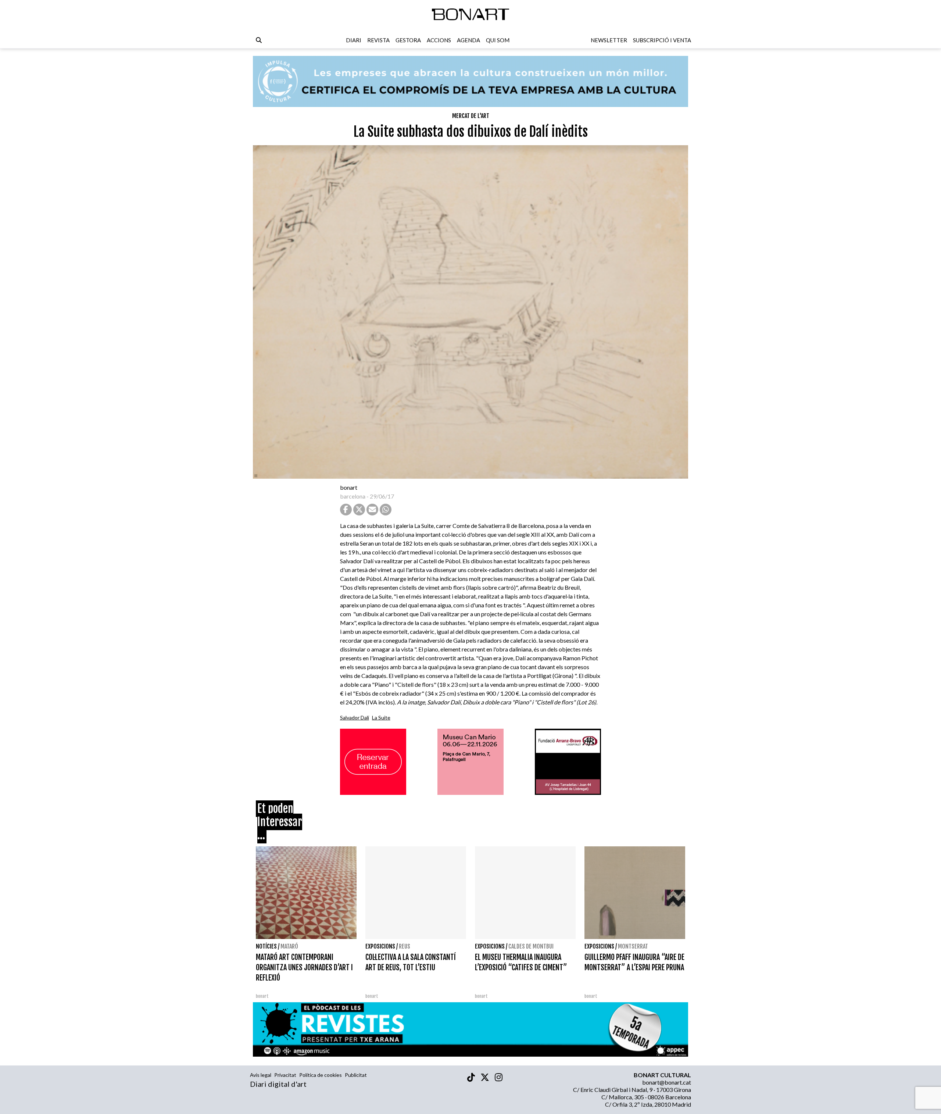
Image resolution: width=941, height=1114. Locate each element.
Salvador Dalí (354, 717)
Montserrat (633, 946)
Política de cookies (320, 1075)
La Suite (381, 717)
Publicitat (356, 1075)
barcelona (352, 496)
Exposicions (380, 946)
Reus (404, 946)
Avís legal (260, 1075)
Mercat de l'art (470, 115)
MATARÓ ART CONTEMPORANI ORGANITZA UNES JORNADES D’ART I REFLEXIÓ (304, 967)
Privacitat (285, 1075)
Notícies (266, 946)
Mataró (289, 946)
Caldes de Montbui (531, 946)
